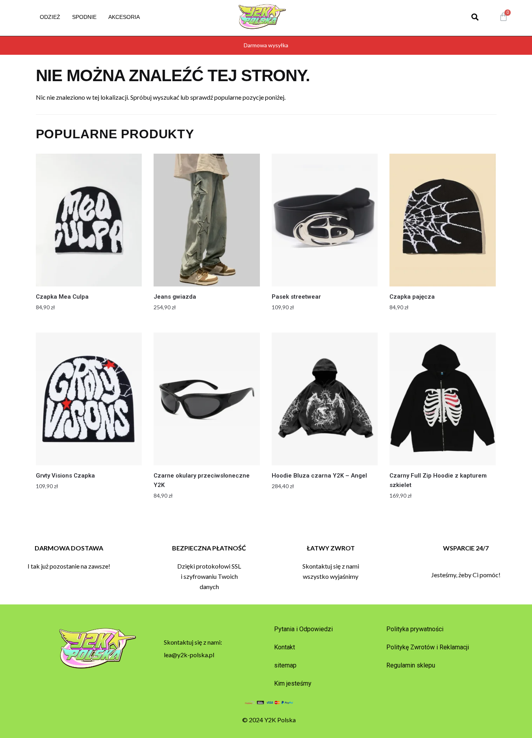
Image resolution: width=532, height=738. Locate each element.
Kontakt (284, 647)
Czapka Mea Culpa (62, 296)
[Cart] (503, 17)
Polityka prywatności (414, 629)
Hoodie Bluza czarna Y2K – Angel (319, 475)
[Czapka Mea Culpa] (89, 220)
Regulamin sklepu (410, 665)
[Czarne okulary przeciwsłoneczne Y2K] (207, 399)
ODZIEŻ (50, 17)
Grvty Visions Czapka (65, 475)
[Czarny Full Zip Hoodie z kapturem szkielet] (442, 399)
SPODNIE (84, 17)
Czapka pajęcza (412, 296)
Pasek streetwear (296, 296)
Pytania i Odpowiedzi (303, 629)
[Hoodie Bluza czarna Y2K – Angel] (325, 399)
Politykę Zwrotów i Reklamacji (427, 647)
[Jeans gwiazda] (207, 220)
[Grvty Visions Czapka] (89, 399)
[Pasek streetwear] (325, 220)
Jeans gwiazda (175, 296)
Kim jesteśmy (292, 683)
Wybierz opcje (88, 323)
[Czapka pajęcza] (442, 220)
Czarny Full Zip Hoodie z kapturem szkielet (438, 480)
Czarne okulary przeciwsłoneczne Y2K (202, 480)
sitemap (285, 665)
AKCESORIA (124, 17)
